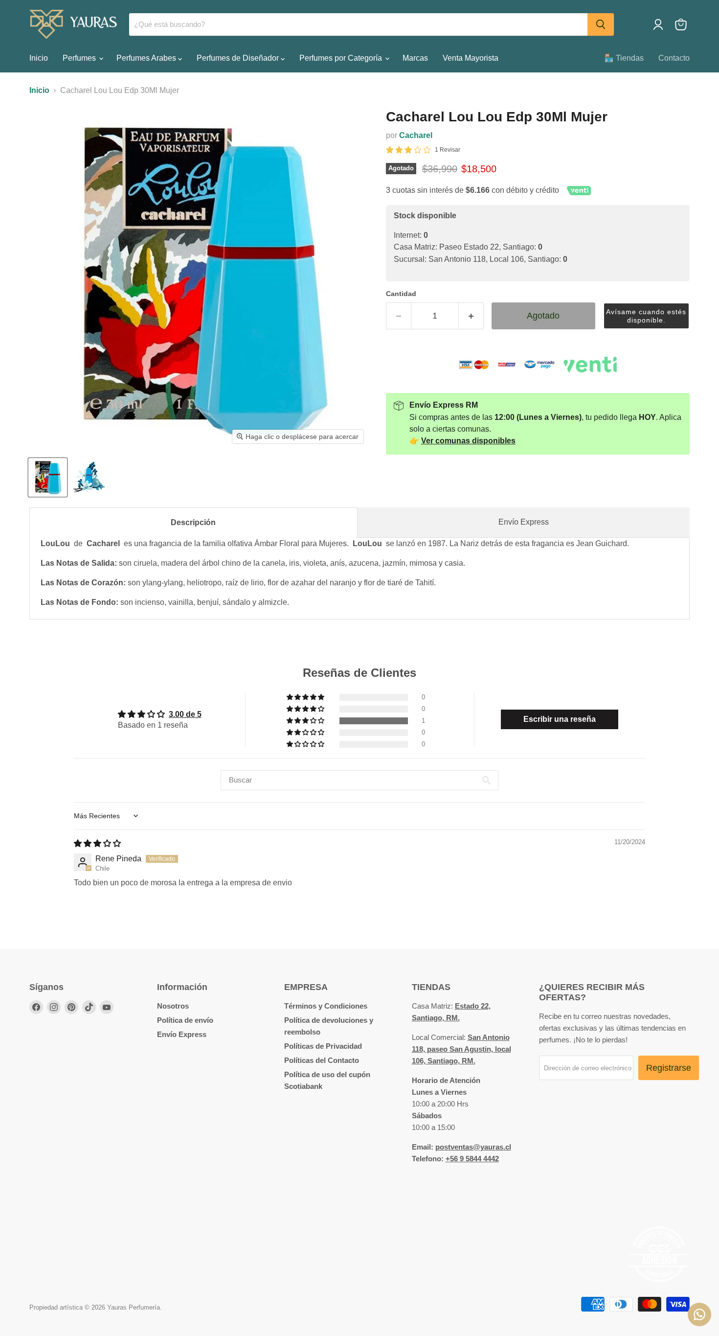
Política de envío (185, 1020)
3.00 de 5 (185, 714)
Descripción (193, 522)
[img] (97, 843)
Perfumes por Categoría (341, 58)
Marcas (415, 58)
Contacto (674, 58)
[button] (646, 315)
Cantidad (401, 294)
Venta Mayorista (470, 58)
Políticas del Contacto (321, 1060)
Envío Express (523, 522)
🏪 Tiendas (624, 58)
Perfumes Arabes (147, 58)
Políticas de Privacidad (323, 1046)
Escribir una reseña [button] (559, 719)
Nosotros (173, 1006)
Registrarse (668, 1068)
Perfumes (80, 58)
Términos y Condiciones (325, 1006)
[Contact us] (699, 1314)
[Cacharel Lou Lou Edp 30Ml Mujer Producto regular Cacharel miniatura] (47, 477)
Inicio (38, 58)
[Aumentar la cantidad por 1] (471, 315)
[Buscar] (600, 24)
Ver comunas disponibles (468, 441)
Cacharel (415, 135)
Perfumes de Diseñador (239, 58)
